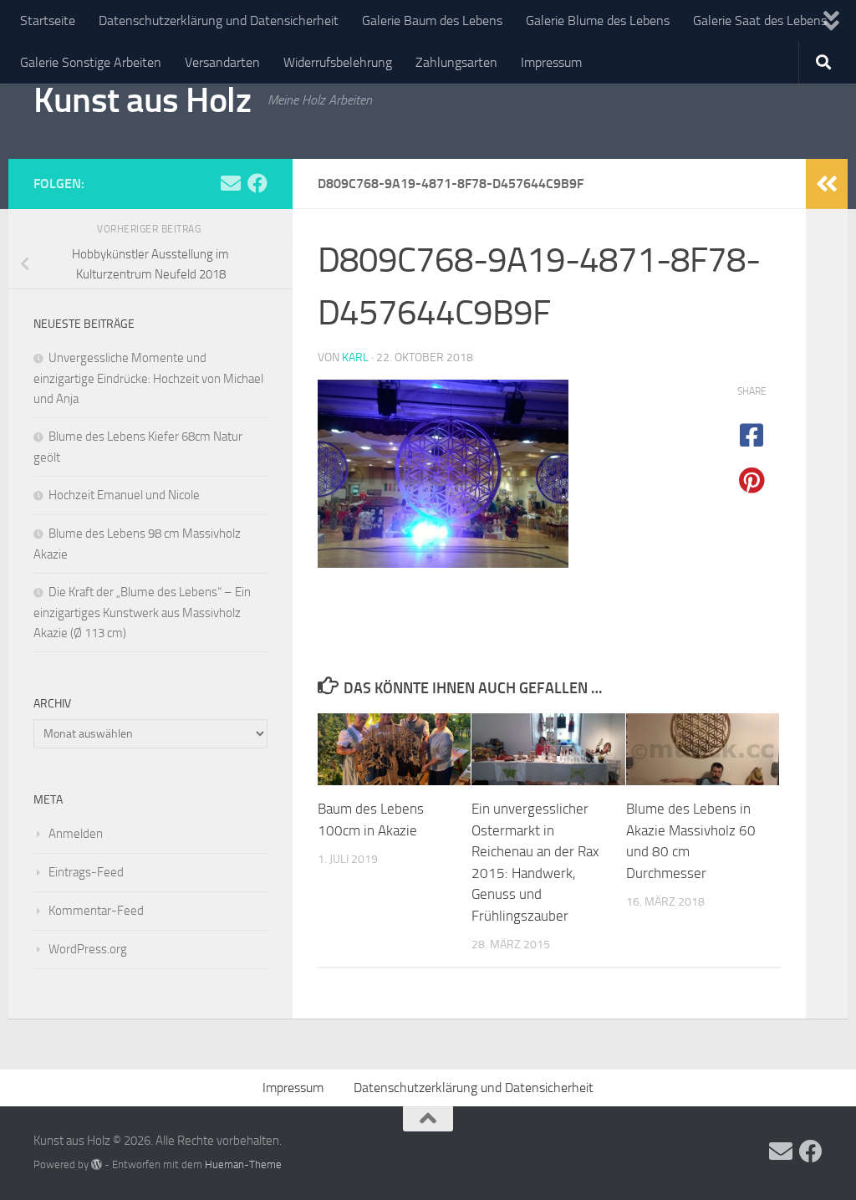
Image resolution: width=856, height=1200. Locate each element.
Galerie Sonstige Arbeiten (90, 62)
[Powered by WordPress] (96, 1164)
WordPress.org (87, 949)
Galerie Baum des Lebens (432, 20)
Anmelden (75, 833)
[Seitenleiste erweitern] (827, 184)
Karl (355, 357)
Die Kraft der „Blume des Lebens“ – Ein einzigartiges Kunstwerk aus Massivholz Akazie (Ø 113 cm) (142, 613)
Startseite (47, 20)
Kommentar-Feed (96, 910)
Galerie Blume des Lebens (598, 20)
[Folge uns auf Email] (231, 183)
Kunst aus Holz (142, 100)
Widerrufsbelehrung (337, 62)
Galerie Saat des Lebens (760, 20)
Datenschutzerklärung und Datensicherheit (219, 20)
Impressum (551, 62)
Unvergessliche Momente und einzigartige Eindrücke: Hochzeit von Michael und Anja (148, 378)
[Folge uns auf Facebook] (257, 183)
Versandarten (222, 62)
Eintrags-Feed (86, 872)
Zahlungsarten (456, 62)
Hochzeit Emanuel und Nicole (124, 495)
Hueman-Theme (243, 1164)
